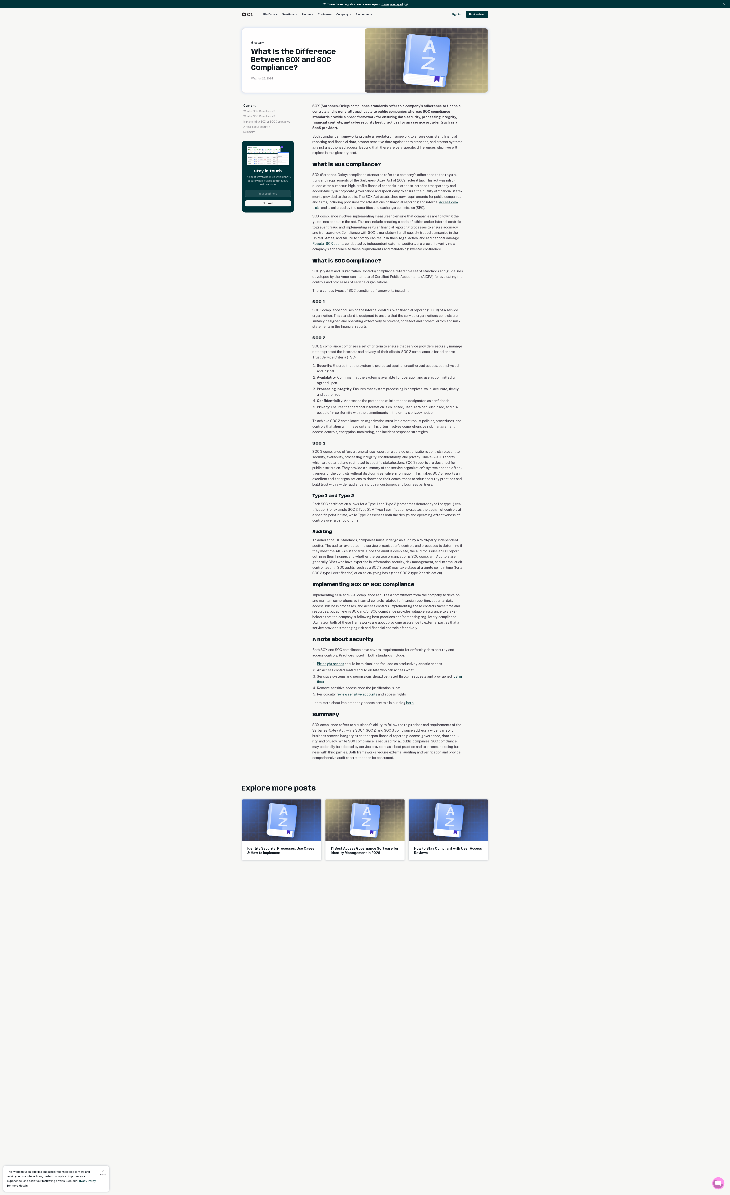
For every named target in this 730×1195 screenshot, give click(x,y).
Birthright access (330, 664)
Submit (268, 203)
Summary (249, 131)
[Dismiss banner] (724, 4)
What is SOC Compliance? (259, 116)
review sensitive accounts (356, 694)
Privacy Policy (86, 1181)
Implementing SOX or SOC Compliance (266, 121)
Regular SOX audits (327, 244)
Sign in (456, 14)
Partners (307, 14)
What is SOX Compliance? (259, 111)
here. (409, 703)
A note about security (256, 126)
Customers (325, 14)
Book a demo (477, 14)
